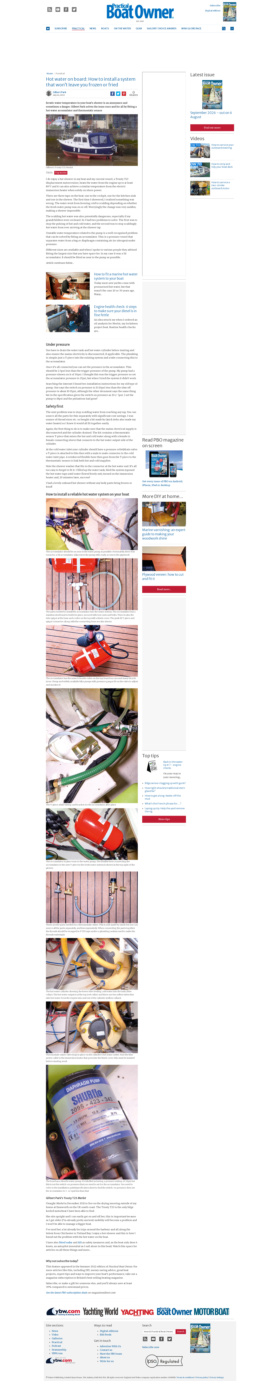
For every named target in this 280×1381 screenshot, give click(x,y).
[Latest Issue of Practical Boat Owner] (229, 11)
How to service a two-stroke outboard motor (220, 185)
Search (180, 1331)
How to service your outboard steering (222, 146)
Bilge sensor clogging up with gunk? (165, 783)
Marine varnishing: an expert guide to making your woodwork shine (163, 534)
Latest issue (202, 74)
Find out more (212, 127)
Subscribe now (150, 1347)
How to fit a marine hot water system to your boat (116, 276)
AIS (80, 1242)
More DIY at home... (162, 496)
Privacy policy (202, 1377)
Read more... (164, 589)
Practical (60, 73)
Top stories (60, 172)
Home (50, 73)
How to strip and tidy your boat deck (222, 165)
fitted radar (65, 1242)
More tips (164, 819)
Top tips (150, 755)
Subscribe (215, 5)
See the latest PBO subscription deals (66, 1292)
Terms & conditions (185, 1377)
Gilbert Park (59, 92)
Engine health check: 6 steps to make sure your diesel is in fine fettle (115, 311)
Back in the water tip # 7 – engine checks (173, 764)
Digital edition (212, 10)
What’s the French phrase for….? (163, 803)
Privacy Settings (217, 1377)
